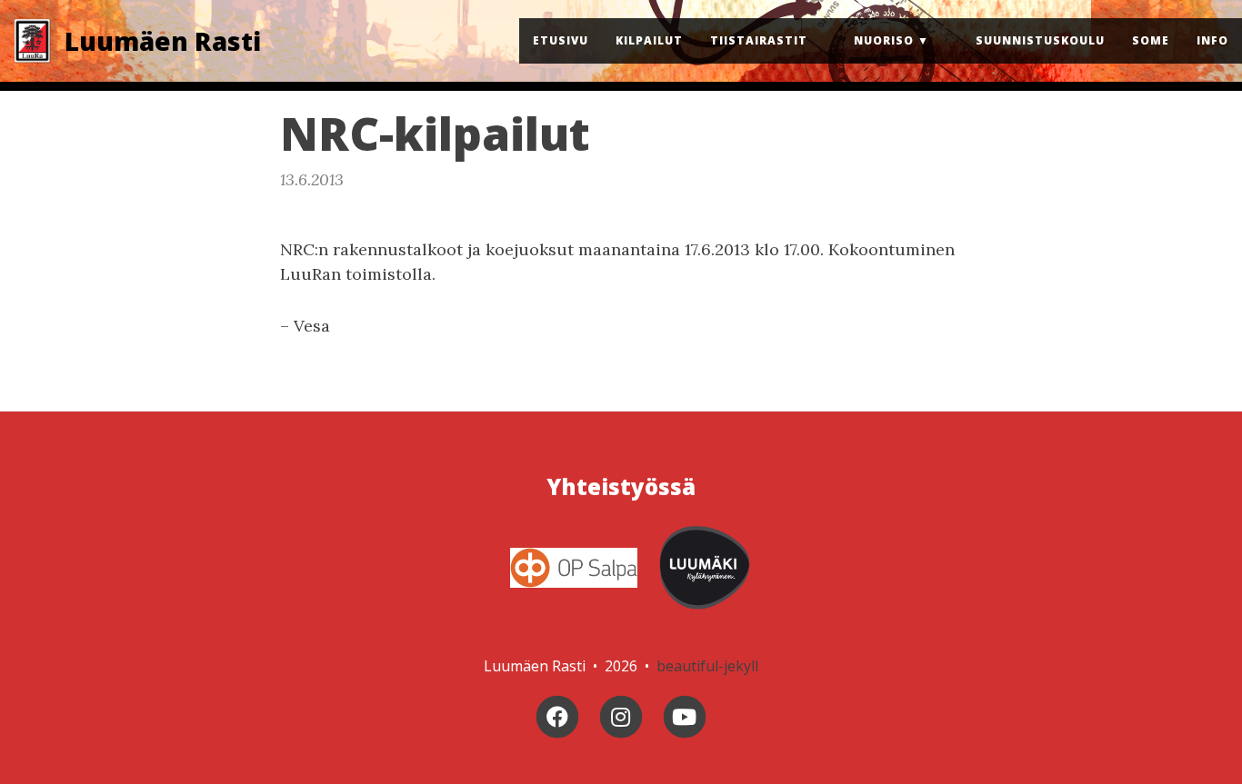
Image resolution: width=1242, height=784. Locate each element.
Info (1212, 40)
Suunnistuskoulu (1040, 40)
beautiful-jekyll (707, 666)
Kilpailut (649, 40)
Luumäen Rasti (163, 41)
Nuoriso (884, 40)
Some (1150, 40)
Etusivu (560, 40)
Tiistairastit (758, 40)
